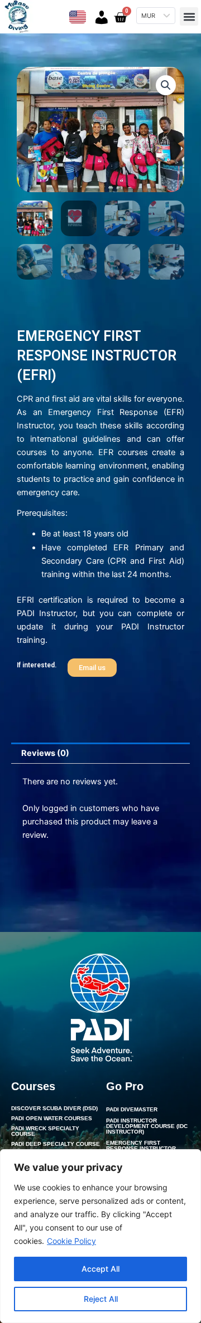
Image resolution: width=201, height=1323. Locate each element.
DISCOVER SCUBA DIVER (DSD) (54, 1108)
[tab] (100, 753)
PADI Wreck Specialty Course (45, 1131)
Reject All (101, 1299)
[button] (189, 16)
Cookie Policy (71, 1241)
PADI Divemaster (131, 1109)
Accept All (100, 1268)
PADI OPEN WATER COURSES (51, 1118)
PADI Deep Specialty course (55, 1144)
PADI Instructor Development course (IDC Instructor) (147, 1126)
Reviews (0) (45, 753)
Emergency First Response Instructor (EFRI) (141, 1148)
